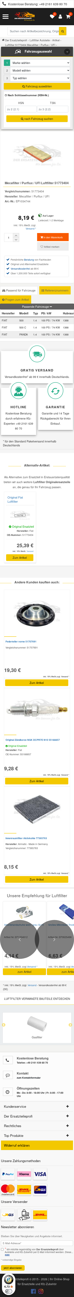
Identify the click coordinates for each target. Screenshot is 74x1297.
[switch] (8, 1291)
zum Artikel (24, 972)
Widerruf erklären (17, 1145)
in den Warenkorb (53, 237)
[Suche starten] (63, 31)
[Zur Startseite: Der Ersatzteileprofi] (25, 17)
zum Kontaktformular (29, 1077)
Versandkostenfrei (20, 268)
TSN (52, 103)
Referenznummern (56, 290)
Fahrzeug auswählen (38, 86)
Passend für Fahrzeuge (20, 290)
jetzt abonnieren (13, 1268)
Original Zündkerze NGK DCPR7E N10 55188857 (33, 740)
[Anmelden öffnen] (59, 16)
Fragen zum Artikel (17, 299)
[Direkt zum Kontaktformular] (8, 1075)
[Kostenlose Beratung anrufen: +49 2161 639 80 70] (3, 4)
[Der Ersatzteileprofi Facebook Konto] (34, 1292)
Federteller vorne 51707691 (21, 641)
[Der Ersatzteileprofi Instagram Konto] (40, 1292)
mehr (7, 1254)
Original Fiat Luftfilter (15, 499)
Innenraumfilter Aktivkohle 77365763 (26, 838)
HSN (21, 103)
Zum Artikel (20, 558)
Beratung (29, 259)
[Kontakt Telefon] (8, 1060)
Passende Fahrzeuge (36, 307)
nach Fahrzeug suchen (38, 119)
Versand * (31, 228)
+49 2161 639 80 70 (53, 4)
